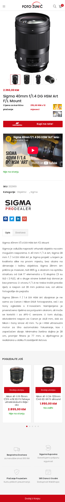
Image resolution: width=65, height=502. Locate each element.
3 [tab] (32, 426)
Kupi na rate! (45, 124)
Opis (7, 232)
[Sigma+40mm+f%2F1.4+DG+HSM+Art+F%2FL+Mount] (11, 218)
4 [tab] (35, 426)
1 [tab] (26, 426)
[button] (60, 6)
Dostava (20, 232)
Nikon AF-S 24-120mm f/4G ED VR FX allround (48, 398)
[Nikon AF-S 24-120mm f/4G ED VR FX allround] (48, 375)
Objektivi (21, 192)
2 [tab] (29, 426)
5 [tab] (38, 426)
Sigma (34, 192)
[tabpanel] (16, 394)
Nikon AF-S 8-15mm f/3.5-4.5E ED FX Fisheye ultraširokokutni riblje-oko (17, 400)
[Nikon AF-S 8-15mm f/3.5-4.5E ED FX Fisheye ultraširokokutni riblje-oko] (17, 375)
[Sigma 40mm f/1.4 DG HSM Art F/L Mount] (5, 218)
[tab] (7, 232)
